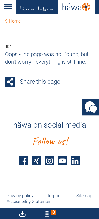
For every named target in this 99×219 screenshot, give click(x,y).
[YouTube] (62, 161)
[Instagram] (49, 161)
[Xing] (36, 161)
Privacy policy (20, 195)
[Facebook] (23, 161)
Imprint (55, 195)
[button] (8, 7)
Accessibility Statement (29, 201)
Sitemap (84, 195)
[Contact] (90, 107)
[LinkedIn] (75, 161)
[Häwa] (57, 7)
